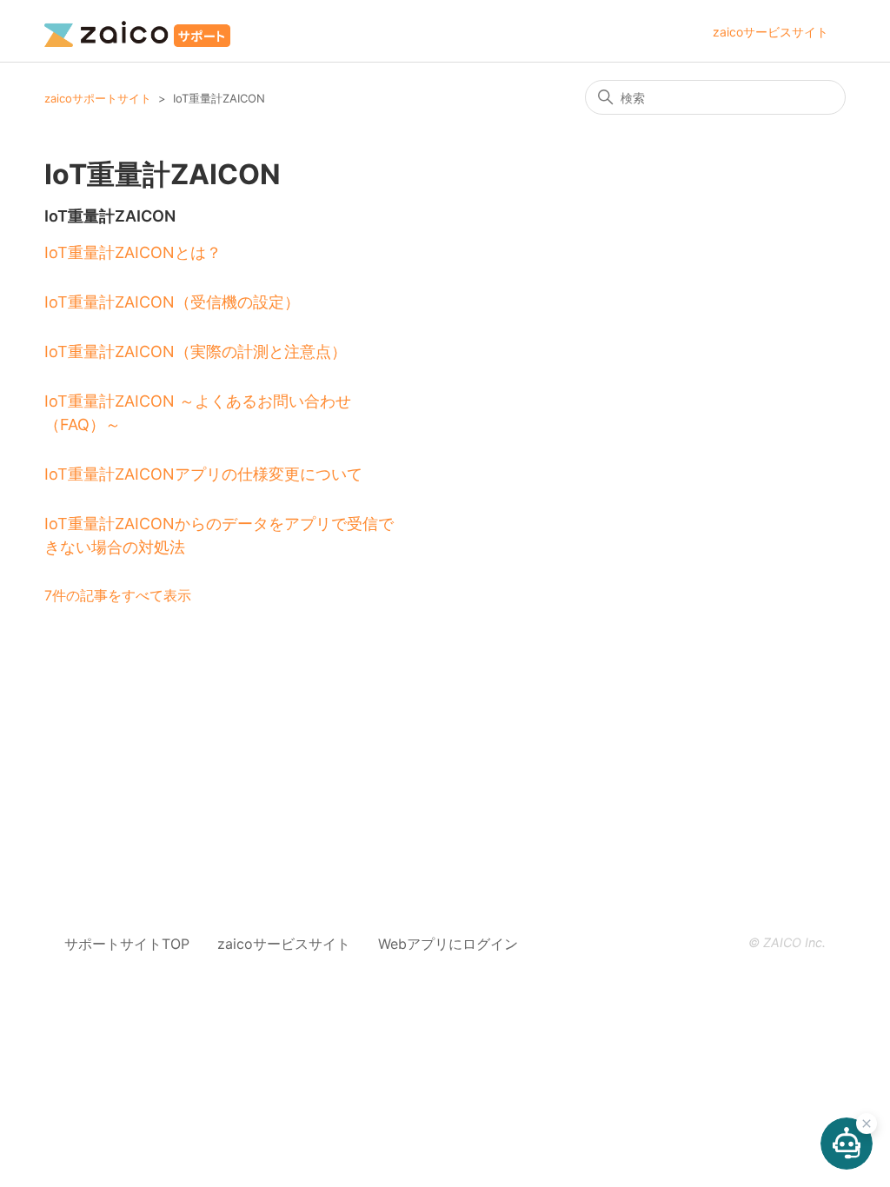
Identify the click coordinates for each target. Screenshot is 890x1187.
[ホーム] (137, 31)
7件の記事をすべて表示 (117, 595)
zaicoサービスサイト (770, 31)
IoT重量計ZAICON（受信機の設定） (172, 302)
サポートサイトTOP (126, 943)
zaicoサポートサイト (97, 98)
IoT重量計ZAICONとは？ (133, 252)
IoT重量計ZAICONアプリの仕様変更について (203, 474)
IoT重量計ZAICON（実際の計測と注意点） (195, 351)
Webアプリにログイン (448, 943)
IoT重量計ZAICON (110, 216)
